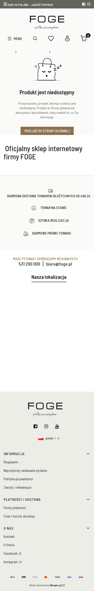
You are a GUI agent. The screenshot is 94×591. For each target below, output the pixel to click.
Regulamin (11, 462)
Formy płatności (15, 507)
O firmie (9, 545)
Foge (10, 51)
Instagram (47, 426)
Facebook (36, 426)
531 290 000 (29, 263)
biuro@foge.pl (59, 263)
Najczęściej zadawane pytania (25, 470)
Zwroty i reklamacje (17, 487)
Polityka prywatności (18, 479)
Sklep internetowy (45, 585)
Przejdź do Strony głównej (47, 131)
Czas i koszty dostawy (19, 516)
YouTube (57, 426)
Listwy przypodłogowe (33, 51)
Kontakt (9, 536)
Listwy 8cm (59, 51)
